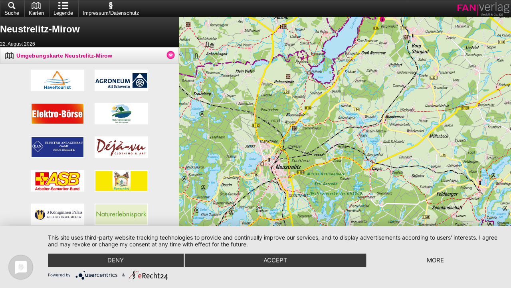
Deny (115, 260)
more (435, 260)
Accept (275, 260)
